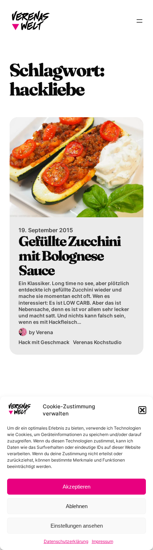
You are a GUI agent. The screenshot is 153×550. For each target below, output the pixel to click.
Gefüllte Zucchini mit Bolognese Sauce (69, 256)
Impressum (102, 541)
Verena (44, 332)
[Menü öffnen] (139, 21)
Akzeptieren (76, 487)
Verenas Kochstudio (97, 342)
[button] (142, 410)
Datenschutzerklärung (66, 541)
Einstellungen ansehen (77, 526)
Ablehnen (77, 506)
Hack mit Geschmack (44, 342)
